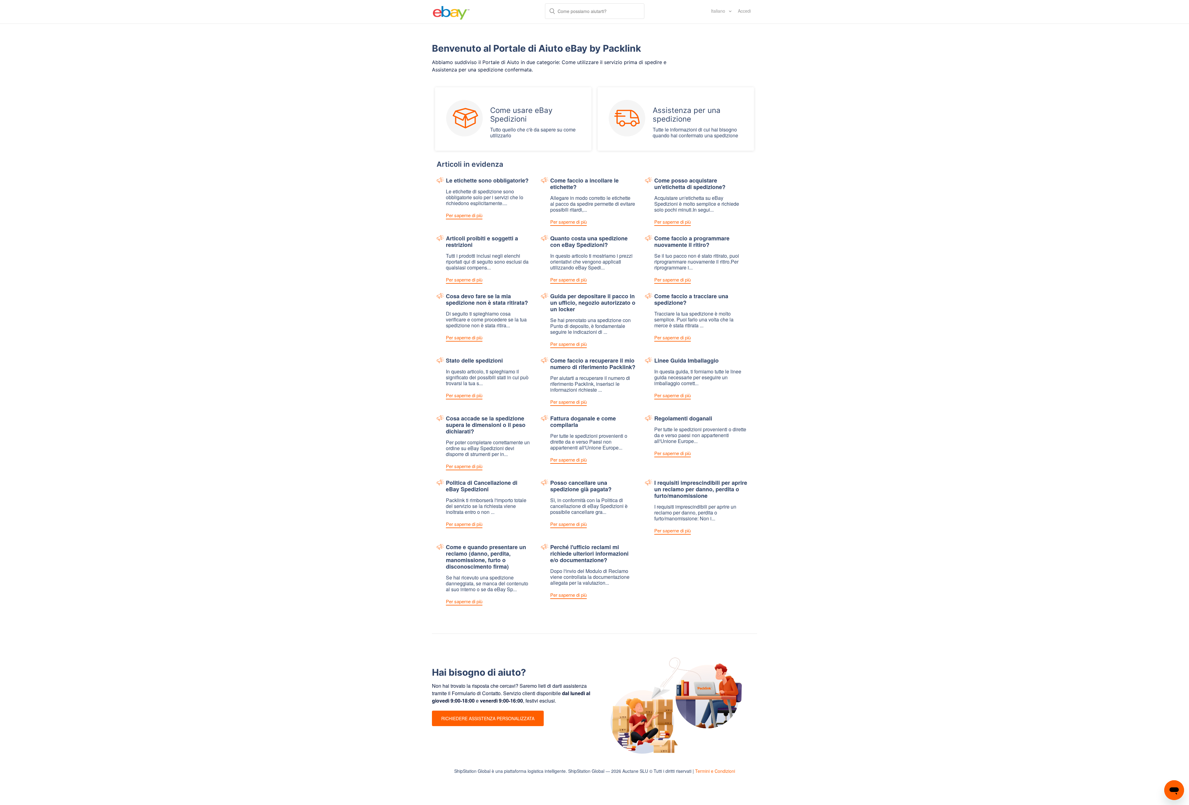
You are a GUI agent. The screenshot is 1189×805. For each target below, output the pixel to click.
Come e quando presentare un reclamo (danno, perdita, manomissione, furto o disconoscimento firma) (486, 557)
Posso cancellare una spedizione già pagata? (581, 486)
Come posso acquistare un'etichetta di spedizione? (689, 184)
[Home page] (451, 12)
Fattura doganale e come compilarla (583, 422)
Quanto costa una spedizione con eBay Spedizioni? (589, 242)
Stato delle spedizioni (474, 360)
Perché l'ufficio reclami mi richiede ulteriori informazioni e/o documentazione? (589, 554)
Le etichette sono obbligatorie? (487, 180)
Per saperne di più (464, 215)
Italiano (718, 11)
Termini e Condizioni (715, 771)
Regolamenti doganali (683, 418)
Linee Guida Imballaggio (686, 360)
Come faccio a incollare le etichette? (584, 184)
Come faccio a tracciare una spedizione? (691, 300)
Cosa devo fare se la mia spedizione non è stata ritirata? (487, 300)
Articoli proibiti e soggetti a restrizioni (482, 242)
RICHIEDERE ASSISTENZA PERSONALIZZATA (487, 718)
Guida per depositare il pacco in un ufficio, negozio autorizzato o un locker (592, 303)
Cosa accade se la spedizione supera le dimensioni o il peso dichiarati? (485, 425)
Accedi (744, 11)
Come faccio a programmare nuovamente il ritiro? (692, 242)
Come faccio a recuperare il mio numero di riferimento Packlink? (592, 364)
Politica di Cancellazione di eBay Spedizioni (481, 486)
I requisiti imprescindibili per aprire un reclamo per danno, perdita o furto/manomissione (700, 490)
